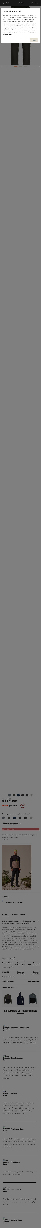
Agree (34, 40)
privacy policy (9, 34)
